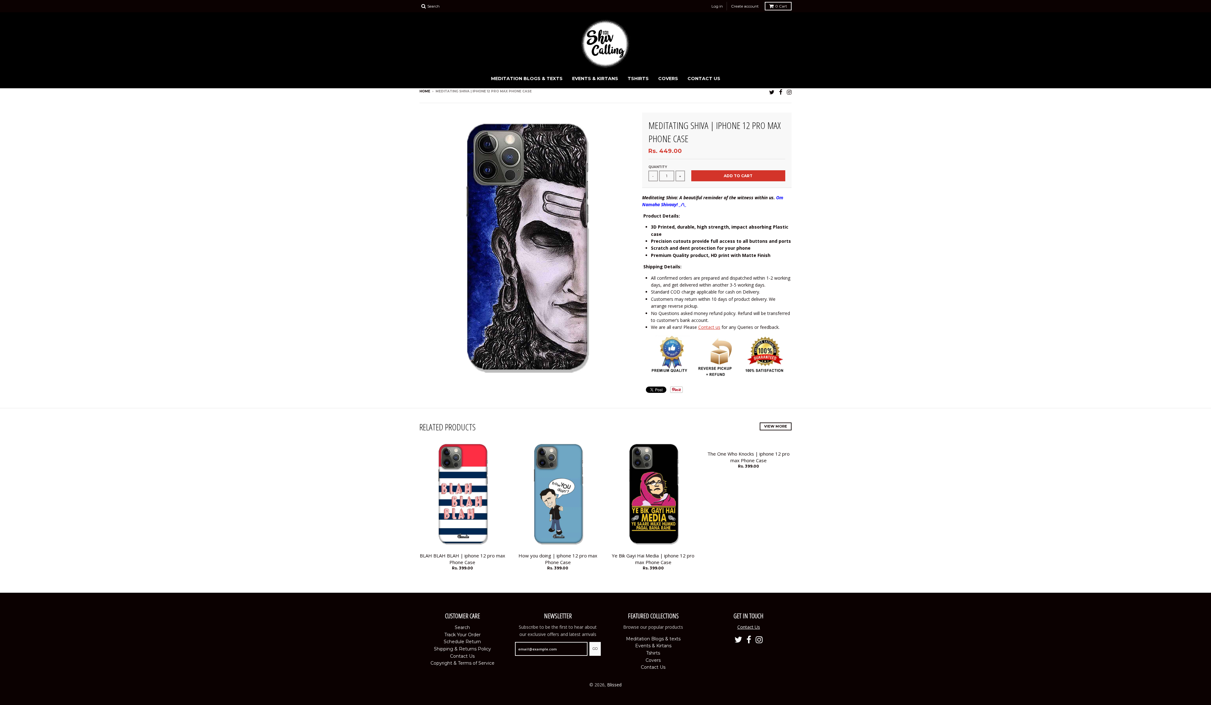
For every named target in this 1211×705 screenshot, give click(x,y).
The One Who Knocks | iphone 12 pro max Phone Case (748, 457)
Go (595, 648)
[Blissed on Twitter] (772, 91)
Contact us (709, 327)
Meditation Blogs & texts (527, 78)
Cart (781, 6)
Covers (668, 78)
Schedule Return (462, 641)
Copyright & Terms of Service (462, 663)
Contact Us (703, 78)
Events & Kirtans (595, 78)
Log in (717, 6)
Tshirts (638, 78)
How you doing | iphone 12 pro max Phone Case (557, 558)
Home (424, 91)
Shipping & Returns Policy (462, 649)
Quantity (657, 167)
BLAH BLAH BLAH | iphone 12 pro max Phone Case (462, 558)
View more (775, 426)
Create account (745, 6)
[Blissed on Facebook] (780, 91)
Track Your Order (462, 635)
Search (462, 627)
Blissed (614, 685)
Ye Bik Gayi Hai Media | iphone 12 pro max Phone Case (653, 558)
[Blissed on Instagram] (789, 91)
